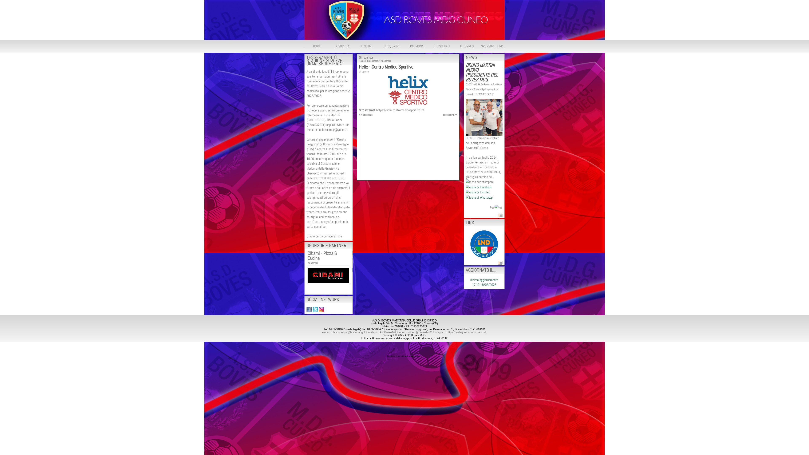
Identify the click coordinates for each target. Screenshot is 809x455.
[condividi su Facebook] (479, 187)
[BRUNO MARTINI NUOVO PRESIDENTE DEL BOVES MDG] (484, 117)
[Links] (484, 244)
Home (361, 61)
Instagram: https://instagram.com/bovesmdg (460, 332)
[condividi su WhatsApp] (479, 197)
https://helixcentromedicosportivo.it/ (400, 110)
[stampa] (480, 181)
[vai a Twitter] (315, 309)
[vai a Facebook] (309, 309)
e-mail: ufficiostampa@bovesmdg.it (343, 332)
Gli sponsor (372, 61)
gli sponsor (313, 263)
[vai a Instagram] (321, 309)
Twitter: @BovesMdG (419, 332)
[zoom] (408, 104)
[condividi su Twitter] (478, 192)
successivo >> (450, 114)
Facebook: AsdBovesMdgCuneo (385, 332)
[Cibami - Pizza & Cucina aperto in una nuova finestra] (328, 275)
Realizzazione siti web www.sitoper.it (404, 356)
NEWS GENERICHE (485, 94)
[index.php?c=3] (404, 19)
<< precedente (365, 114)
